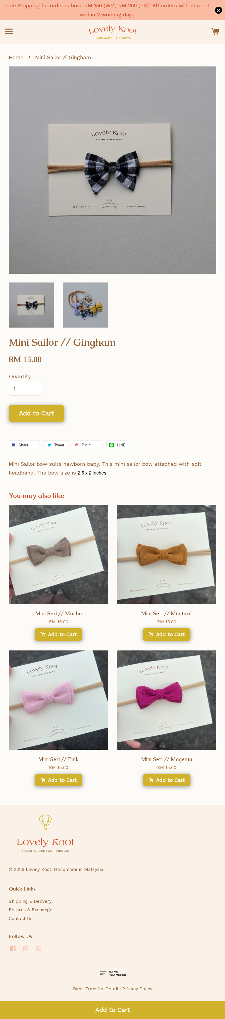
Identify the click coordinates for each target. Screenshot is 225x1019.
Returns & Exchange (30, 909)
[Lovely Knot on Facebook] (13, 951)
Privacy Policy (137, 988)
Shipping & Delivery (30, 901)
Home (16, 57)
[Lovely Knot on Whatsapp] (39, 951)
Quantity (20, 376)
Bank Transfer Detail (95, 988)
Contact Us (21, 918)
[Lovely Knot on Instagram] (26, 951)
